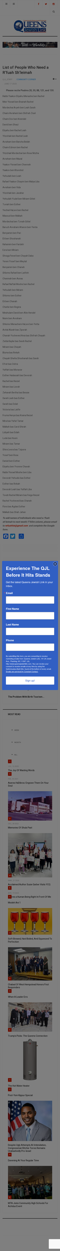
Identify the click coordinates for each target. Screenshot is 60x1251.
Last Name (12, 624)
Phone (10, 640)
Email (9, 593)
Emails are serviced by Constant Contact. (22, 671)
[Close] (55, 564)
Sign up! (30, 680)
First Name (12, 609)
